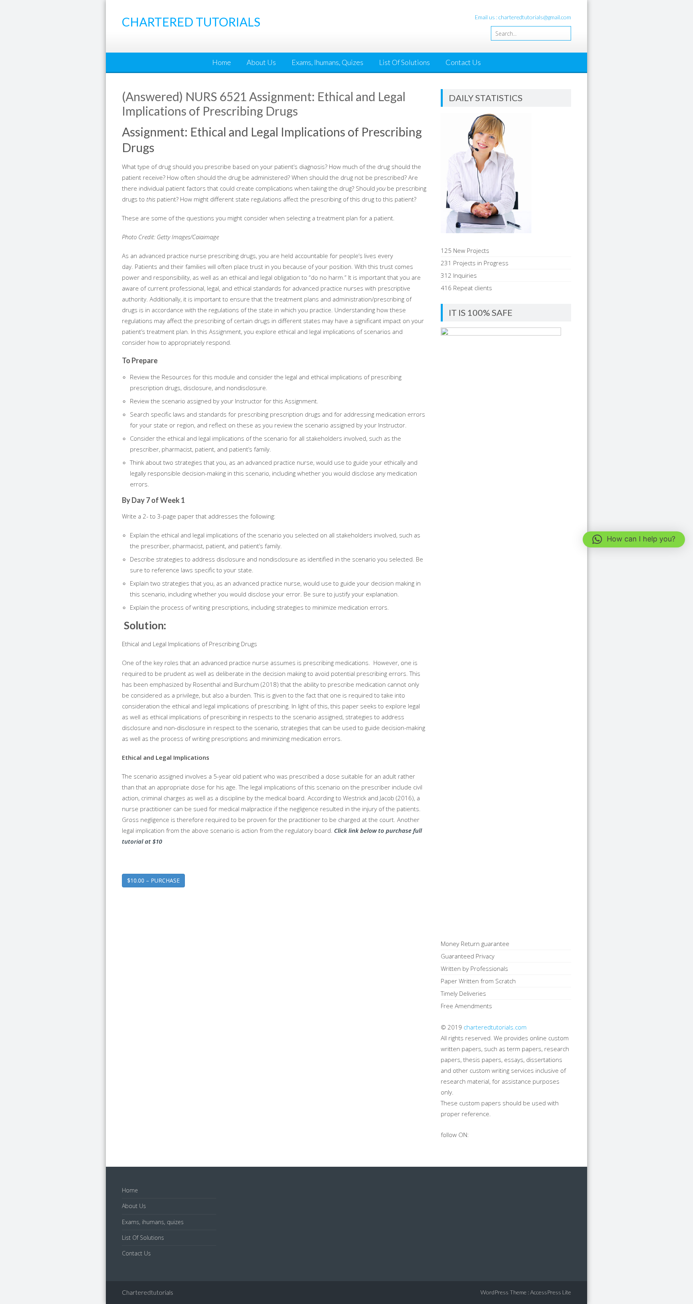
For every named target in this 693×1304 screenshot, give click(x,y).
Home (221, 62)
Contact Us (463, 62)
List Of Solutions (404, 62)
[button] (634, 539)
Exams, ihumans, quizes (327, 62)
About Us (261, 62)
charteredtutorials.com (495, 1027)
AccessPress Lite (550, 1292)
